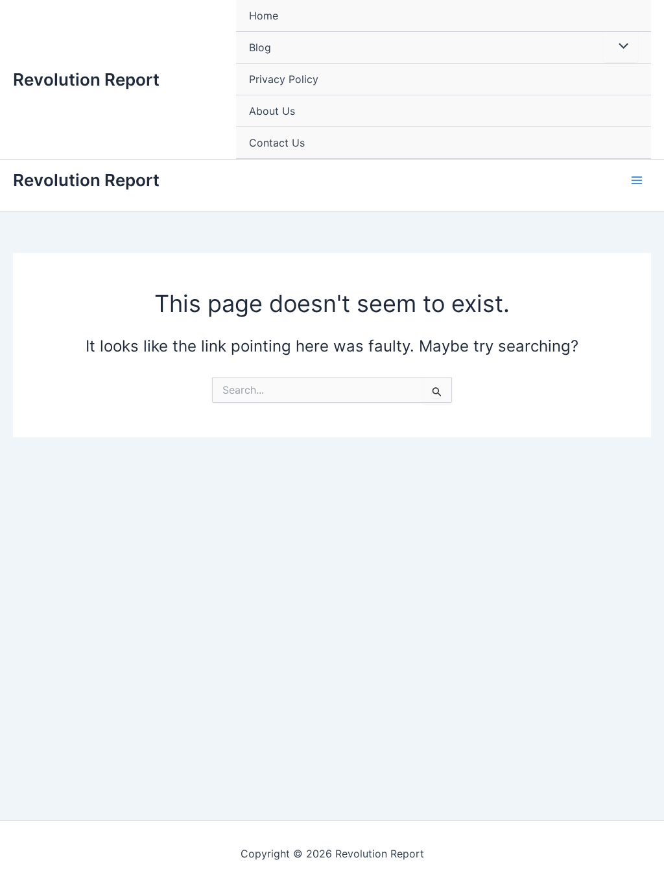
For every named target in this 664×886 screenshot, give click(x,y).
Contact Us (277, 142)
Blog (260, 47)
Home (263, 15)
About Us (272, 110)
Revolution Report (86, 79)
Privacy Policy (283, 79)
